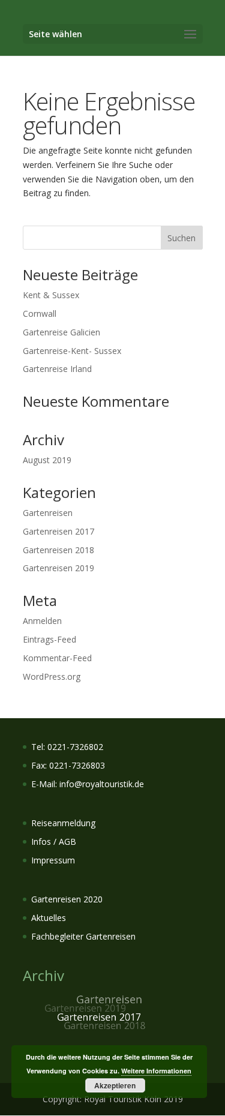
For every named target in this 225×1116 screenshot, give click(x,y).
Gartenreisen (48, 512)
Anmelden (42, 620)
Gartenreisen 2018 (58, 550)
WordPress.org (51, 676)
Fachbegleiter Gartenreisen (83, 936)
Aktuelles (48, 917)
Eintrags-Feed (49, 639)
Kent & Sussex (51, 295)
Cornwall (39, 313)
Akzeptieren (115, 1085)
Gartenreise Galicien (61, 332)
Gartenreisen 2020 (67, 899)
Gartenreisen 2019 (58, 568)
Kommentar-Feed (57, 658)
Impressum (53, 860)
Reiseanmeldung (63, 823)
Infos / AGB (53, 841)
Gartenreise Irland (57, 368)
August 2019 (47, 460)
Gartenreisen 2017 (58, 531)
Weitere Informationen (156, 1070)
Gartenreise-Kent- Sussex (72, 350)
